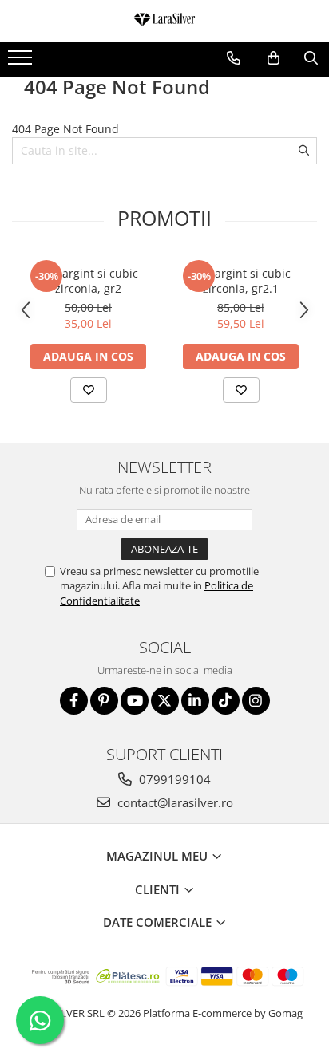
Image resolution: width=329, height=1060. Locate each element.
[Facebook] (74, 701)
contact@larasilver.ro (173, 802)
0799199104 (173, 779)
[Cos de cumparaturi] (273, 58)
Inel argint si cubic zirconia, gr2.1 (241, 281)
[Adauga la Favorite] (88, 390)
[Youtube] (135, 701)
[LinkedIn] (195, 701)
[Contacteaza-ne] (234, 58)
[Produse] (22, 62)
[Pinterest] (104, 701)
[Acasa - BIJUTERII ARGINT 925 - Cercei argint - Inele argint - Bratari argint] (164, 21)
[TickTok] (226, 701)
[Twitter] (165, 701)
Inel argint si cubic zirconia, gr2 (88, 281)
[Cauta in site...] (311, 58)
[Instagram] (256, 701)
